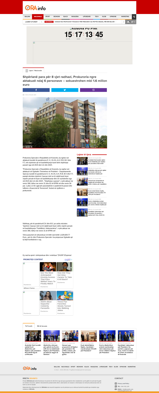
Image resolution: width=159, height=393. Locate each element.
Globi (104, 16)
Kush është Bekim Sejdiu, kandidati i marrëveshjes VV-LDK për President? (81, 22)
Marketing (125, 16)
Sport (47, 16)
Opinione (113, 16)
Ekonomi (57, 16)
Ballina (27, 16)
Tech (96, 16)
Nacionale (38, 16)
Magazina (75, 16)
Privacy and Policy (123, 383)
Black (65, 16)
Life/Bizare (86, 16)
